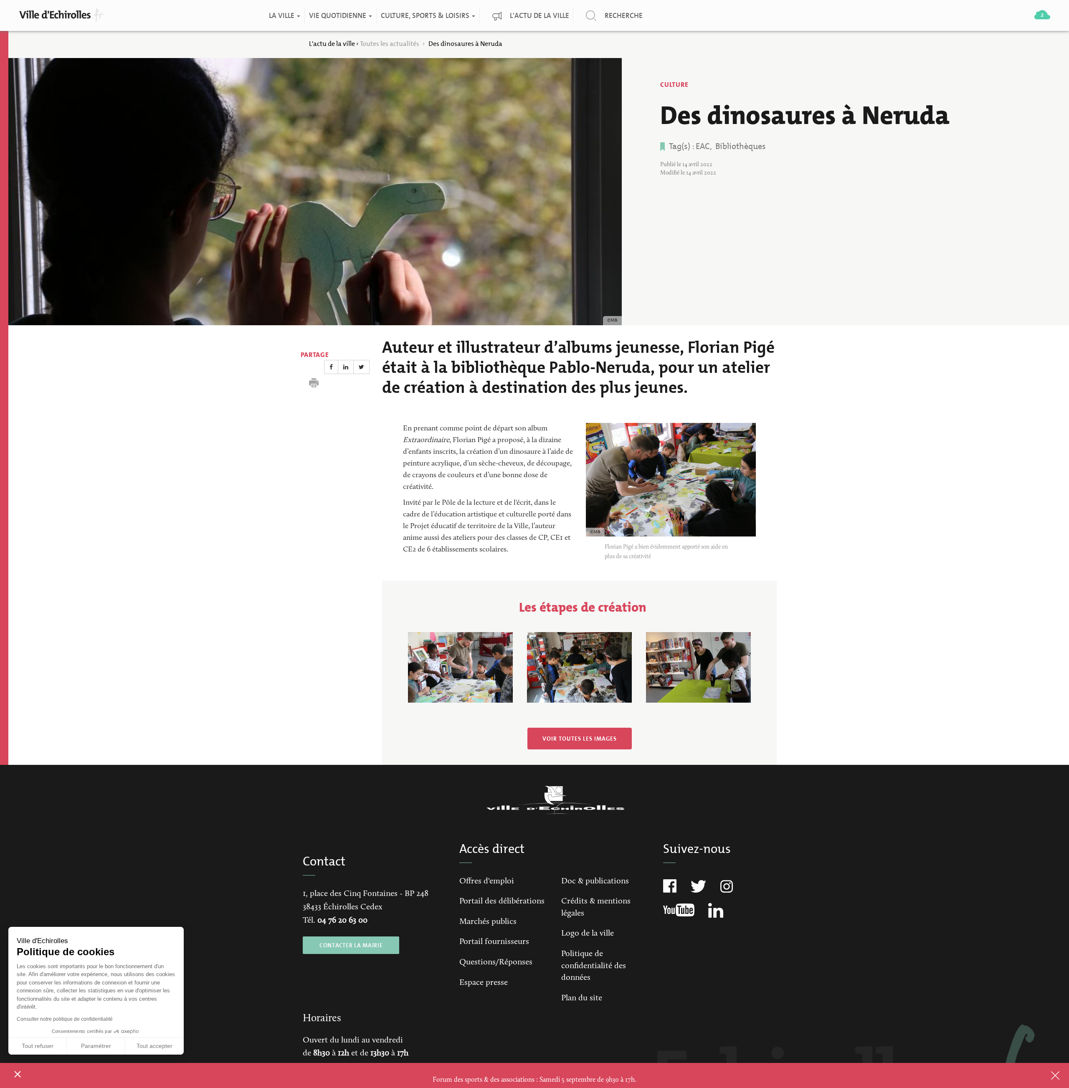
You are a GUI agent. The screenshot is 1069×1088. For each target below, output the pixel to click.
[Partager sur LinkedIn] (346, 367)
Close (1044, 1075)
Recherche (623, 15)
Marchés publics (488, 922)
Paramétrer (96, 1045)
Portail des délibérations (502, 901)
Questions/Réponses (495, 962)
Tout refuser (37, 1045)
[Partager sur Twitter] (361, 367)
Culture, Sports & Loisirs (425, 15)
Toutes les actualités (390, 43)
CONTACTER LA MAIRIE (351, 945)
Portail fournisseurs (494, 942)
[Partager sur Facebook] (331, 367)
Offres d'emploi (486, 881)
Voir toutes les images (579, 738)
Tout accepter (154, 1045)
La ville (282, 15)
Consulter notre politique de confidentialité (65, 1019)
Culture (674, 84)
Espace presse (483, 983)
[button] (18, 1074)
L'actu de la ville (539, 15)
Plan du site (581, 998)
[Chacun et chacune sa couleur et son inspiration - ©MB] (579, 667)
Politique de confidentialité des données (593, 966)
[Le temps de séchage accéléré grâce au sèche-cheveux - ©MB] (698, 667)
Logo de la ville (587, 933)
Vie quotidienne (338, 15)
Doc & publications (595, 881)
